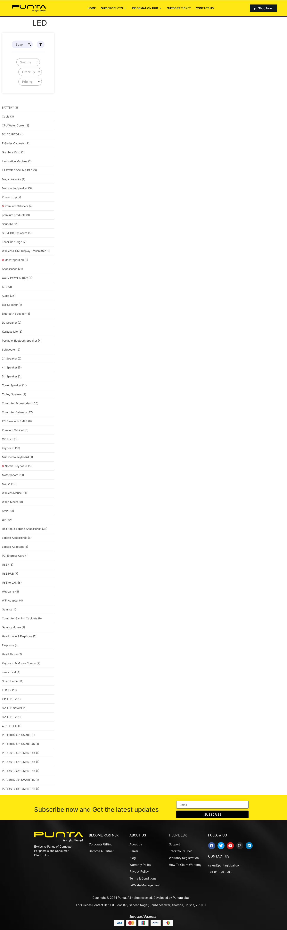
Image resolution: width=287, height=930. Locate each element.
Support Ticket (179, 8)
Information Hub (145, 8)
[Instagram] (239, 845)
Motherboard (13, 475)
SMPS (8, 510)
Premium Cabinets (19, 206)
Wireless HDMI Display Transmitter (26, 251)
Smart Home (12, 681)
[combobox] (28, 62)
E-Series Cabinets (16, 143)
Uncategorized (16, 259)
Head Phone (12, 654)
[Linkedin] (249, 845)
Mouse (9, 484)
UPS (7, 519)
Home (92, 8)
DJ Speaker (11, 322)
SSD (7, 286)
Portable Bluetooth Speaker (22, 340)
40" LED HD (11, 726)
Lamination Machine (17, 161)
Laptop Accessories (17, 537)
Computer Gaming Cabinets (22, 618)
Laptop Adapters (15, 546)
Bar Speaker (12, 304)
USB (7, 564)
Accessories (12, 268)
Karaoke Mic (12, 331)
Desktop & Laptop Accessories (24, 528)
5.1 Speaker (11, 376)
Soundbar (10, 224)
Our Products (112, 8)
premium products (16, 215)
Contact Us (205, 8)
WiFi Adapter (12, 600)
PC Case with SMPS (17, 421)
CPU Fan (10, 439)
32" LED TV (11, 717)
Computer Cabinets (17, 412)
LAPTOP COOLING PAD (19, 170)
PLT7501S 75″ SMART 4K (20, 779)
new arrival (11, 672)
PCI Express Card (15, 555)
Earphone (10, 645)
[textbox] (25, 62)
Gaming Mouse (13, 627)
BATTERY (10, 107)
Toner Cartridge (14, 242)
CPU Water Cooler (15, 125)
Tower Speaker (14, 385)
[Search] (29, 44)
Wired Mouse (12, 501)
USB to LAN (12, 582)
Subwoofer (11, 349)
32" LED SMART (14, 708)
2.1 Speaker (11, 358)
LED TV (9, 690)
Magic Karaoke (13, 179)
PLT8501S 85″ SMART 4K (20, 788)
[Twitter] (221, 845)
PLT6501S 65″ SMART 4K (20, 770)
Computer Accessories (20, 403)
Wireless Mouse (14, 493)
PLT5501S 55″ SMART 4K (20, 761)
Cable (8, 116)
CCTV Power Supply (17, 277)
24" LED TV (11, 699)
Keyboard (11, 448)
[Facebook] (211, 845)
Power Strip (11, 197)
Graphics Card (13, 152)
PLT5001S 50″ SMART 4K (20, 752)
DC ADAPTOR (13, 134)
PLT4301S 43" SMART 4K (20, 743)
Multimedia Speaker (17, 188)
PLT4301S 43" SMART (18, 735)
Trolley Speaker (14, 394)
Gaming (10, 609)
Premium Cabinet (15, 430)
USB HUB (10, 573)
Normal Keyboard (18, 466)
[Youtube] (230, 845)
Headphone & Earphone (19, 636)
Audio (8, 295)
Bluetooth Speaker (16, 313)
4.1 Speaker (12, 367)
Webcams (10, 591)
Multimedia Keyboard (17, 457)
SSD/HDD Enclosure (17, 233)
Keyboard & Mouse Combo (21, 663)
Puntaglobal (181, 898)
